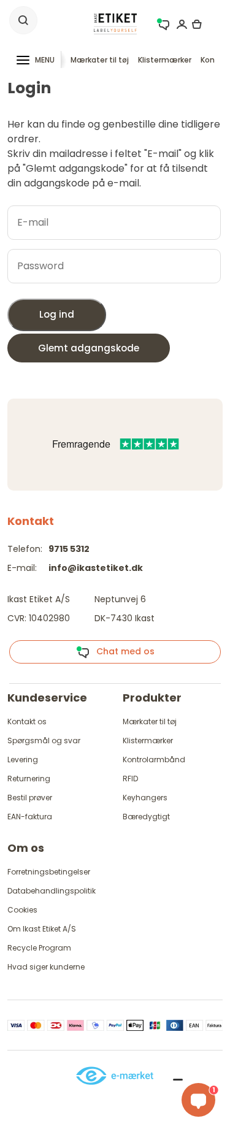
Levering (22, 759)
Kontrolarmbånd (154, 759)
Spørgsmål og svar (43, 740)
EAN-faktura (29, 816)
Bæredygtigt (146, 816)
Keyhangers (145, 797)
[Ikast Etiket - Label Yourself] (115, 23)
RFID (130, 778)
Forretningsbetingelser (48, 872)
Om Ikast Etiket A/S (41, 929)
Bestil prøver (29, 797)
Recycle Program (39, 948)
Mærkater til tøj (100, 60)
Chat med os (122, 651)
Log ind (56, 314)
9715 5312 (69, 549)
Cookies (22, 910)
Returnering (28, 778)
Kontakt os (27, 721)
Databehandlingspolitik (51, 891)
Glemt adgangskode (88, 348)
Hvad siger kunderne (46, 967)
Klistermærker (164, 60)
